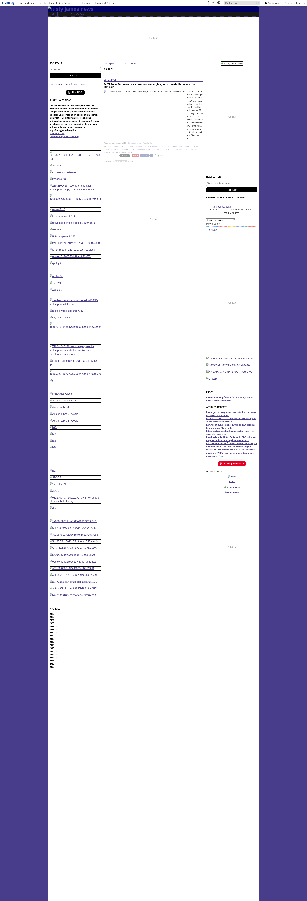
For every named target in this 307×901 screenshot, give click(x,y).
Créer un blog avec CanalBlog (64, 136)
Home (52, 13)
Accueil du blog (57, 133)
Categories (131, 63)
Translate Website (220, 206)
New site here (77, 14)
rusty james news (113, 63)
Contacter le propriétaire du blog (68, 84)
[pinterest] (219, 3)
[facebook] (208, 3)
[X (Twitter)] (213, 3)
